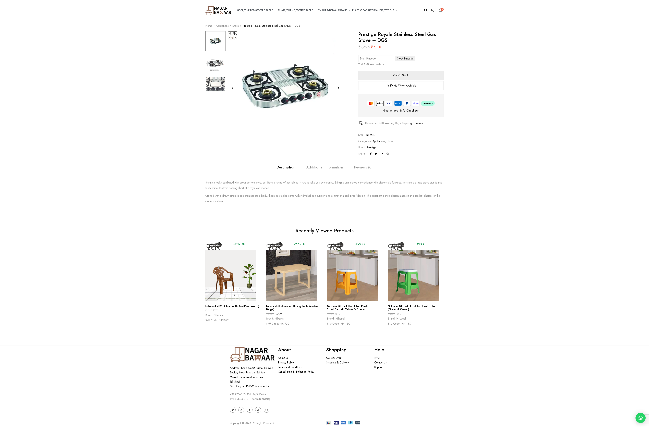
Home (208, 26)
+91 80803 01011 (240, 399)
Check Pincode (405, 58)
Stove (235, 26)
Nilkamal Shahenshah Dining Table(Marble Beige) (292, 307)
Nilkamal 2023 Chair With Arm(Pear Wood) (232, 306)
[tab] (286, 168)
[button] (441, 10)
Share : (362, 154)
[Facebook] (370, 154)
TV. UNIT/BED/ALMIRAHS (332, 10)
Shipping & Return (412, 123)
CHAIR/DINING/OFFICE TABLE (295, 10)
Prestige (371, 147)
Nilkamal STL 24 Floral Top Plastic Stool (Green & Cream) (412, 307)
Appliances (222, 26)
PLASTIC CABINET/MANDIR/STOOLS (373, 10)
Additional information (324, 167)
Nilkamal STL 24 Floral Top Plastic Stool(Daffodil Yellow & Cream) (348, 307)
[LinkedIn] (382, 154)
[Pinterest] (388, 154)
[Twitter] (376, 154)
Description (286, 167)
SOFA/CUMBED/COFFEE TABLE (255, 10)
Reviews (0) (363, 167)
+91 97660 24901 (240, 394)
